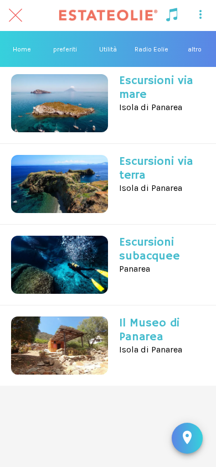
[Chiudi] (15, 15)
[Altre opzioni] (200, 15)
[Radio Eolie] (171, 15)
